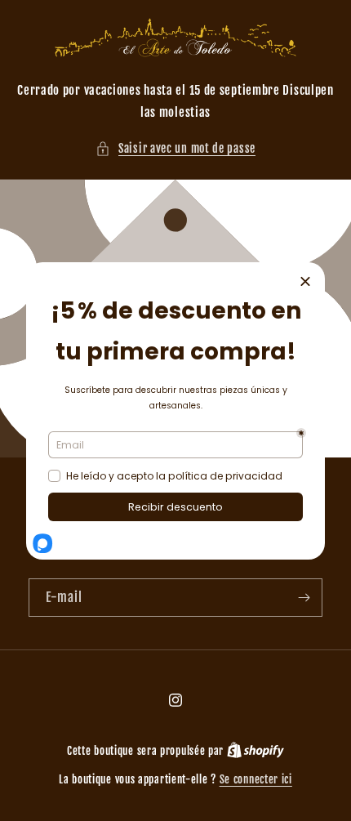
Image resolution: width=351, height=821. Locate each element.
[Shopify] (255, 750)
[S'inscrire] (304, 597)
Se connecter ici (256, 779)
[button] (175, 148)
